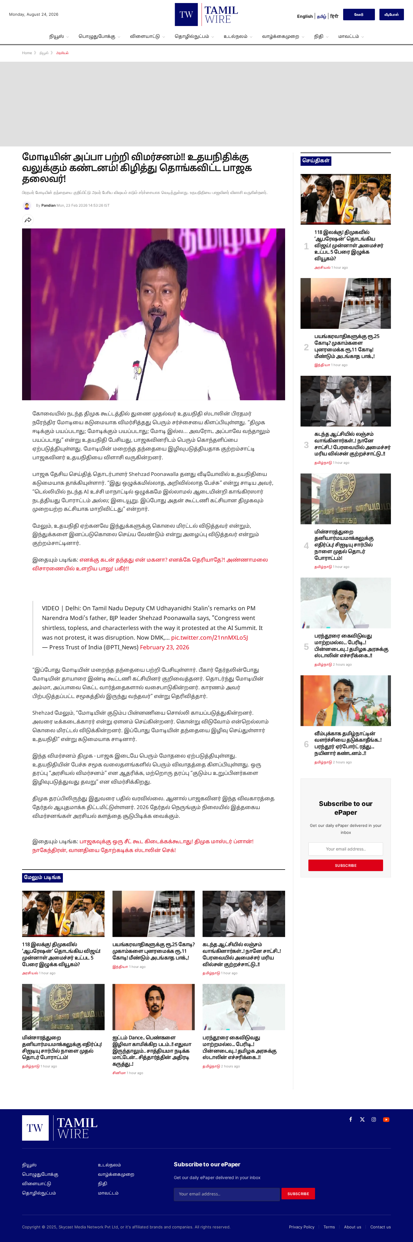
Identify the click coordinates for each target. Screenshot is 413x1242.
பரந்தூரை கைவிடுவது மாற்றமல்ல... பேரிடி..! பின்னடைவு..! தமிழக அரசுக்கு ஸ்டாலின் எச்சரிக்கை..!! (239, 1048)
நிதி (319, 36)
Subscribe (345, 865)
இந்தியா (120, 967)
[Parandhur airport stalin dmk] (244, 1007)
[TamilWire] (206, 14)
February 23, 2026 (164, 647)
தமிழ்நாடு (211, 973)
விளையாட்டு (145, 36)
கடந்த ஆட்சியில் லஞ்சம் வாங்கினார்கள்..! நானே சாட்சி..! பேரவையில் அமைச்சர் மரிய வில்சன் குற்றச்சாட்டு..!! (242, 955)
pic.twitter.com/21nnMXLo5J (209, 638)
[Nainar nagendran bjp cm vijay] (346, 700)
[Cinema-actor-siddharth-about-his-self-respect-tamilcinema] (153, 1007)
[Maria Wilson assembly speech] (244, 914)
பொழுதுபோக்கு (97, 36)
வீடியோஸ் (392, 14)
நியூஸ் (56, 36)
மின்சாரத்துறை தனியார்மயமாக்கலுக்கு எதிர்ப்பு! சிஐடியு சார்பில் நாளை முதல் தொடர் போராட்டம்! (62, 1048)
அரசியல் (30, 973)
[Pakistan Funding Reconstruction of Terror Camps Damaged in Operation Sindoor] (153, 914)
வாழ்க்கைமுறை (280, 36)
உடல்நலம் (235, 36)
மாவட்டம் (348, 36)
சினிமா (119, 1073)
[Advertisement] (206, 104)
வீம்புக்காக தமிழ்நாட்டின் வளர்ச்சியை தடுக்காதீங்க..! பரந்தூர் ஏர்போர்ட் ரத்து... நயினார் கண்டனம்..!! (347, 744)
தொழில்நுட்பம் (192, 36)
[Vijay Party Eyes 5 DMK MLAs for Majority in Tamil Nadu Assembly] (63, 914)
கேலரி (358, 14)
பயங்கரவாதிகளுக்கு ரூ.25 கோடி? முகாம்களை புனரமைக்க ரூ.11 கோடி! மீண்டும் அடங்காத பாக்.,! (153, 951)
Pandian (48, 205)
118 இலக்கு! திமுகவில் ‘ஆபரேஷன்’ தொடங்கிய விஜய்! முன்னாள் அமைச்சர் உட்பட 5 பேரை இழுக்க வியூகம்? (61, 955)
